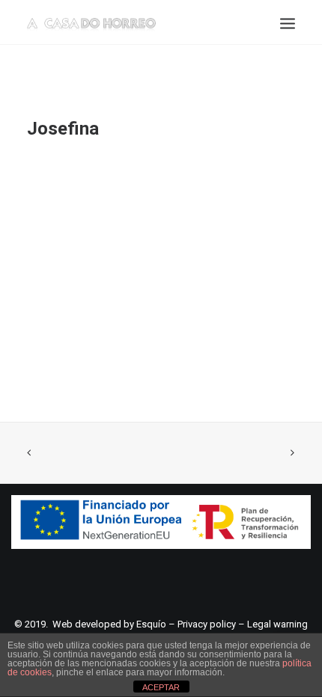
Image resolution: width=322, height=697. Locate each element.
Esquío (151, 624)
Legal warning (277, 624)
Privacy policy (206, 624)
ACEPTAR (161, 687)
